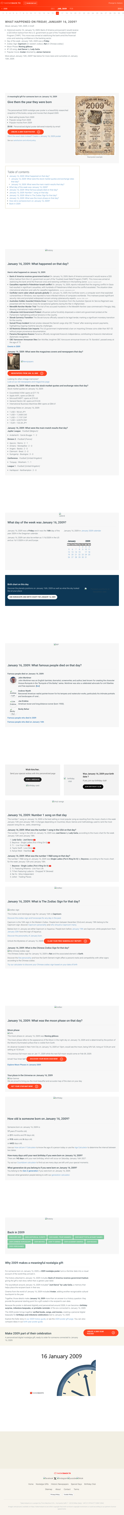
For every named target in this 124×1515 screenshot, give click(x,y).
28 (110, 13)
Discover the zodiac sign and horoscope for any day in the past (34, 918)
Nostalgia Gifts (42, 1484)
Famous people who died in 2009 (22, 718)
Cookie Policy (68, 1494)
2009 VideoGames (16, 1246)
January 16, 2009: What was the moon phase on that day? (34, 198)
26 (101, 13)
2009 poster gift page (64, 1319)
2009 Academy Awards (73, 1242)
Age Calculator (81, 1147)
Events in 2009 (14, 346)
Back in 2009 (14, 204)
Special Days (76, 1484)
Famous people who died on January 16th (26, 722)
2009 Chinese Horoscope (20, 1242)
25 (97, 13)
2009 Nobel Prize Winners (60, 1237)
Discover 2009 (15, 1237)
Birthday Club (90, 1484)
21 (80, 13)
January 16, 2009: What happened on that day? (29, 176)
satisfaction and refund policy (24, 140)
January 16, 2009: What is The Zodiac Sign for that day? (33, 195)
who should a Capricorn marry (63, 925)
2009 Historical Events (35, 1237)
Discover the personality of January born (25, 936)
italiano (120, 3)
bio (37, 686)
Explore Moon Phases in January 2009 (24, 1065)
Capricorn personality (37, 925)
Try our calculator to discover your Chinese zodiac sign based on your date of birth (42, 964)
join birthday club (93, 787)
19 (71, 13)
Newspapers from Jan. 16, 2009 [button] (24, 373)
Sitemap (48, 1489)
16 (83, 552)
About (58, 1489)
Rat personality (24, 958)
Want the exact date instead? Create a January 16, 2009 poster (34, 136)
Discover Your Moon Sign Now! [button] (44, 1059)
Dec (53, 9)
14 (48, 13)
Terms (76, 1489)
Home (30, 1484)
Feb (71, 9)
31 (86, 557)
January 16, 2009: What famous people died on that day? (33, 190)
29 (115, 13)
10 (31, 13)
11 (35, 13)
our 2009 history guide (36, 1319)
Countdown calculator (26, 1162)
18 (67, 13)
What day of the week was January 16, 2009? (28, 187)
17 (62, 13)
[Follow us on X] (55, 1478)
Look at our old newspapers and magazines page (28, 382)
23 (88, 13)
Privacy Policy (55, 1494)
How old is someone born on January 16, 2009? (29, 201)
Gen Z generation (30, 1171)
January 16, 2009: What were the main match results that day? (37, 184)
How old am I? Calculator (25, 1147)
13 (44, 13)
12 (39, 13)
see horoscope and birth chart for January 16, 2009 (32, 597)
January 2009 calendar (91, 531)
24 (93, 13)
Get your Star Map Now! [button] (22, 1086)
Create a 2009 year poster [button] (23, 132)
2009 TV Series (54, 1242)
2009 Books (92, 1242)
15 (53, 13)
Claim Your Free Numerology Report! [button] (64, 941)
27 (106, 13)
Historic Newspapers (60, 1484)
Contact (67, 1489)
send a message (33, 779)
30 (119, 13)
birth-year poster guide (33, 1322)
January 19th (77, 929)
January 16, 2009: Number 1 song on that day (28, 192)
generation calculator (61, 1175)
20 (75, 13)
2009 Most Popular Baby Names (88, 1237)
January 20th (13, 932)
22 (84, 13)
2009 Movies (39, 1242)
